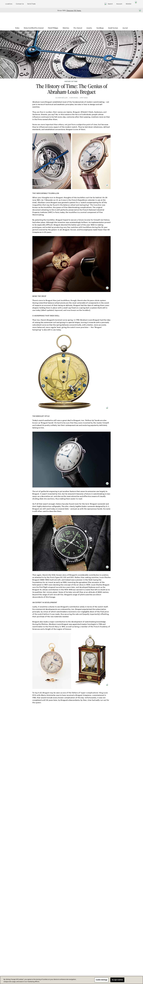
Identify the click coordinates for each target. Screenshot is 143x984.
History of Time (70, 81)
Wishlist (128, 4)
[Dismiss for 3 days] (139, 10)
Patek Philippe (53, 28)
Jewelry (89, 28)
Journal (125, 28)
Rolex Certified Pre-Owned (34, 28)
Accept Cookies (117, 980)
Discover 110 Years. (73, 10)
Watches (66, 28)
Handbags (100, 28)
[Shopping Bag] (136, 4)
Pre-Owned (78, 28)
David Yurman (113, 28)
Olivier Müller (61, 98)
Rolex (17, 28)
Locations (8, 4)
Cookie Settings (101, 980)
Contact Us (20, 4)
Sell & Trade (31, 4)
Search (110, 4)
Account (119, 4)
